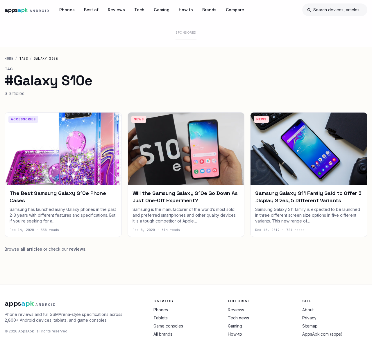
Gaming (161, 9)
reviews (77, 249)
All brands (162, 334)
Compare (235, 9)
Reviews (116, 9)
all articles (31, 249)
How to (186, 9)
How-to (235, 334)
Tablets (160, 317)
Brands (209, 9)
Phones (67, 9)
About (308, 309)
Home (9, 58)
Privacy (309, 317)
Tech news (238, 317)
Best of (91, 9)
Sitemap (310, 325)
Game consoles (168, 325)
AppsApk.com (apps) (322, 334)
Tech (139, 9)
